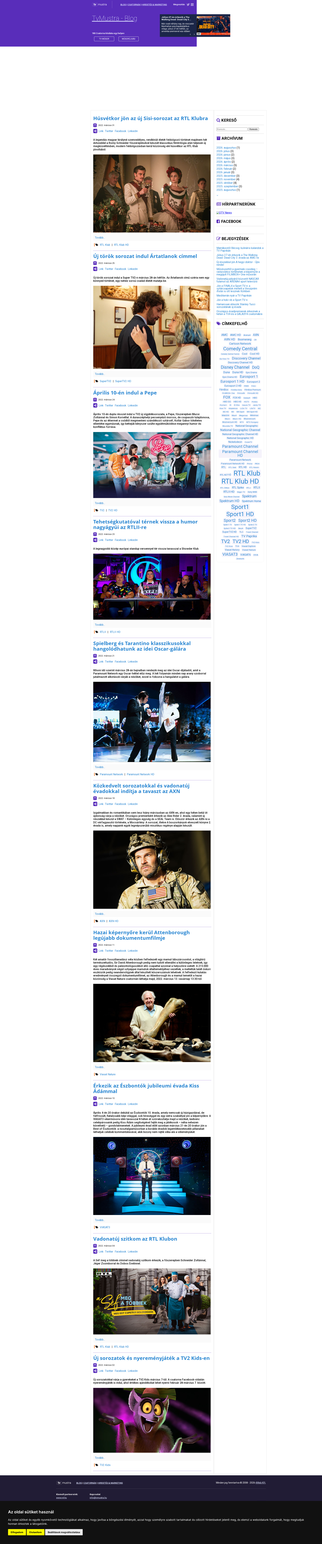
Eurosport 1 (249, 377)
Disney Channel (235, 367)
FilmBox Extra (236, 390)
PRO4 (257, 464)
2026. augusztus (226, 147)
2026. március (225, 165)
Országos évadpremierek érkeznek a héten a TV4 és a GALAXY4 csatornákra (239, 313)
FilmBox (224, 389)
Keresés (254, 129)
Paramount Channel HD (240, 453)
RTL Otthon (224, 488)
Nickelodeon (235, 441)
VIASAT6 (245, 554)
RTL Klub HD (121, 244)
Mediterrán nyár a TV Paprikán (234, 295)
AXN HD (113, 921)
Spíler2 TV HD (230, 528)
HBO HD (237, 401)
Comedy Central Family (230, 354)
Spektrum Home (251, 501)
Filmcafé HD (253, 393)
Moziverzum (249, 419)
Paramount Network (111, 774)
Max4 (234, 415)
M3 (232, 412)
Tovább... (100, 237)
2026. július (223, 151)
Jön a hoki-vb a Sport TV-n (232, 300)
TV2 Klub (229, 546)
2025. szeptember (227, 186)
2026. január (223, 172)
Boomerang (244, 339)
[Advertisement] (161, 75)
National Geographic (246, 425)
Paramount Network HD (140, 774)
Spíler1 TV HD (240, 525)
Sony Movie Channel (231, 497)
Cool (244, 353)
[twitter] (188, 5)
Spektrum (249, 496)
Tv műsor (104, 39)
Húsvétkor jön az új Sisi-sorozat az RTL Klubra (150, 118)
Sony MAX (252, 492)
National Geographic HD (240, 438)
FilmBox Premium (253, 390)
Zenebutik (240, 559)
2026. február (224, 168)
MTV (242, 422)
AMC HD (235, 335)
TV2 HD (112, 510)
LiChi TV (243, 408)
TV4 (237, 546)
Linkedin (133, 131)
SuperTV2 (105, 381)
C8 (255, 340)
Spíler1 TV (228, 525)
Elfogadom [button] (17, 1532)
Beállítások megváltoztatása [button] (64, 1532)
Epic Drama (251, 372)
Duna (226, 372)
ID (230, 405)
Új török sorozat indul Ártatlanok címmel (145, 256)
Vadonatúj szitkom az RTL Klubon (135, 1238)
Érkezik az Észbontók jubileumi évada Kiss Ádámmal (146, 1088)
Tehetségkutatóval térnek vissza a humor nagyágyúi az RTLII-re (145, 524)
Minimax (254, 415)
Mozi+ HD (237, 419)
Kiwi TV (223, 408)
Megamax (243, 415)
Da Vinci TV (224, 359)
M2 (259, 408)
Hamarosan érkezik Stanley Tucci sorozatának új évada (236, 306)
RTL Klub (105, 244)
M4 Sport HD (252, 412)
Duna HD (237, 372)
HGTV (246, 402)
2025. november (226, 179)
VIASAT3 (105, 1227)
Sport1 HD (240, 514)
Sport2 (230, 520)
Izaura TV (246, 405)
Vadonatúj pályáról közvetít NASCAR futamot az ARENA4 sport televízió (238, 280)
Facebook (120, 131)
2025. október (225, 182)
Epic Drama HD (230, 377)
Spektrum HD (229, 501)
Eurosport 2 (253, 381)
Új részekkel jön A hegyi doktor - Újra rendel (238, 263)
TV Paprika (249, 536)
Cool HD (254, 353)
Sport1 (240, 506)
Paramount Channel (240, 446)
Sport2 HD (247, 520)
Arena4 (247, 335)
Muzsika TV (228, 426)
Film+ (253, 386)
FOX (226, 397)
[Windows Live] (192, 5)
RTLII (103, 632)
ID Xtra (236, 405)
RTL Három (254, 467)
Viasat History (232, 549)
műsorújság (128, 39)
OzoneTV (248, 442)
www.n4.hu (61, 1497)
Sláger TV (241, 492)
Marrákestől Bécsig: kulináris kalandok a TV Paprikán (240, 249)
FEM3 (246, 386)
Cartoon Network (240, 343)
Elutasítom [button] (35, 1532)
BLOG (123, 4)
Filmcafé (241, 393)
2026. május (224, 158)
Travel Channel (252, 532)
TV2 (102, 510)
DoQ (255, 367)
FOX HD (237, 397)
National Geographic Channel (240, 430)
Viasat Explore (248, 546)
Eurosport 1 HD (232, 381)
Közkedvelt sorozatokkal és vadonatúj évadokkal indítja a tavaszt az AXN (141, 788)
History (254, 402)
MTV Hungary (252, 422)
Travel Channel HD (231, 537)
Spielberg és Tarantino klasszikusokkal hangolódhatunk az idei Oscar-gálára (142, 646)
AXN (102, 921)
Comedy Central (240, 348)
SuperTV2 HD (123, 381)
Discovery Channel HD (240, 362)
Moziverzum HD (229, 422)
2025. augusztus (226, 189)
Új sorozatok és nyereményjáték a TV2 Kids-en (151, 1358)
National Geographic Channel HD (240, 434)
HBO (255, 398)
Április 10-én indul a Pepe (125, 392)
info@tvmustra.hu (98, 1497)
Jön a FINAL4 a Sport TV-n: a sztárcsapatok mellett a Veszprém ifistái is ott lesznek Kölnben (237, 288)
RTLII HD (115, 632)
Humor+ (223, 405)
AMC (224, 335)
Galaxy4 (247, 398)
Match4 (225, 415)
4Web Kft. (261, 1482)
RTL (223, 467)
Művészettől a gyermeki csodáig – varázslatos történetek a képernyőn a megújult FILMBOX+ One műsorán (238, 272)
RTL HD (243, 467)
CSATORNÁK (134, 4)
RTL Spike (238, 487)
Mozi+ (227, 419)
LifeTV (252, 408)
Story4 (240, 528)
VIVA (255, 555)
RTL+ (249, 488)
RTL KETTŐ (225, 475)
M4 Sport (240, 412)
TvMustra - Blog (114, 18)
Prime (249, 464)
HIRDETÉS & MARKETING (154, 4)
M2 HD (226, 412)
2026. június (223, 154)
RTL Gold (232, 467)
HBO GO (227, 401)
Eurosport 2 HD (233, 385)
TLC (241, 532)
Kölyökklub (233, 408)
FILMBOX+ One (228, 393)
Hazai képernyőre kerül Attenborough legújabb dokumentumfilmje (141, 935)
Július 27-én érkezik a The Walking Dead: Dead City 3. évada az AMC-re (238, 256)
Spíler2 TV (252, 525)
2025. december (226, 175)
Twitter (109, 131)
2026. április (224, 161)
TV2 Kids (105, 1465)
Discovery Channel (246, 358)
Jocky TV (257, 405)
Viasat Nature (108, 1074)
